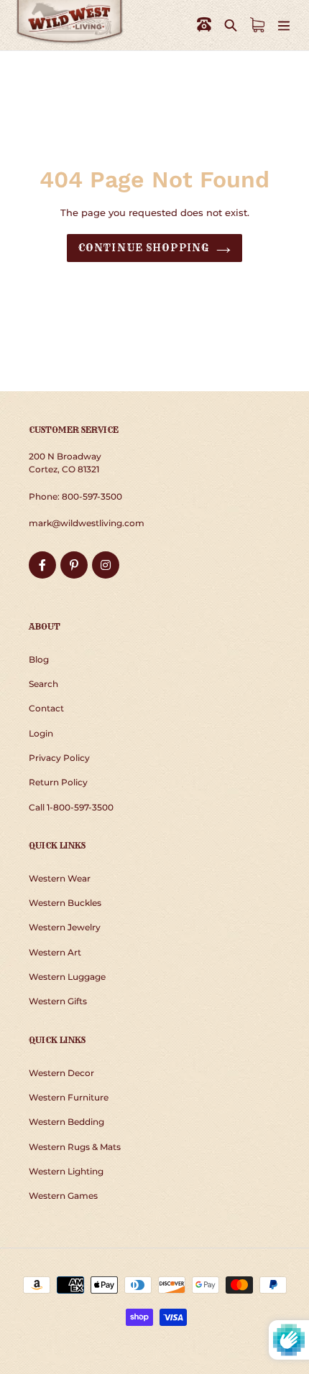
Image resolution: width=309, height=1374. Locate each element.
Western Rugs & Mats (75, 1146)
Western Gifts (58, 1001)
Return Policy (58, 782)
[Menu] (284, 24)
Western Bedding (66, 1121)
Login (41, 733)
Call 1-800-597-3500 (71, 807)
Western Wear (60, 878)
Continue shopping (143, 247)
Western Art (55, 952)
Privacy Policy (59, 757)
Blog (39, 659)
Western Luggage (67, 976)
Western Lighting (66, 1171)
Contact (46, 708)
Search (43, 683)
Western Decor (61, 1072)
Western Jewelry (65, 927)
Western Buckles (65, 902)
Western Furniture (69, 1097)
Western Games (63, 1195)
